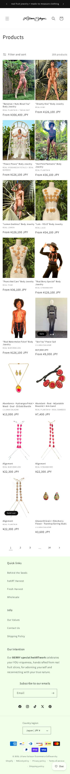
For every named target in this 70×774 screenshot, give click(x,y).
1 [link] (10, 547)
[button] (7, 19)
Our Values (13, 619)
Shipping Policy (16, 636)
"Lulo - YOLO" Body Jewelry (49, 224)
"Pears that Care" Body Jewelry (18, 281)
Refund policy (22, 761)
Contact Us (13, 628)
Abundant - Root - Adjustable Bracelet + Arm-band (49, 405)
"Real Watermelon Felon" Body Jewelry (18, 343)
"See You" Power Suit (45, 341)
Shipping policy (36, 766)
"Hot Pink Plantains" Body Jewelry (48, 165)
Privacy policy (39, 761)
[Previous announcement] (7, 4)
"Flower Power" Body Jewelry (17, 163)
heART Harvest (15, 580)
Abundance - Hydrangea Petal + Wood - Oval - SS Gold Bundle (18, 405)
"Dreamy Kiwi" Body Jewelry (49, 103)
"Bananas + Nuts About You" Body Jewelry (16, 105)
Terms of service (56, 761)
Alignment (8, 463)
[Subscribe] (53, 693)
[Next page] (59, 548)
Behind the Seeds (17, 572)
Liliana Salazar (27, 756)
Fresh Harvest (15, 589)
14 (49, 547)
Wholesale (13, 597)
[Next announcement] (63, 4)
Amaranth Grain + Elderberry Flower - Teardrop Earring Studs (51, 522)
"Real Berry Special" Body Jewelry (48, 283)
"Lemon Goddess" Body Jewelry (18, 224)
